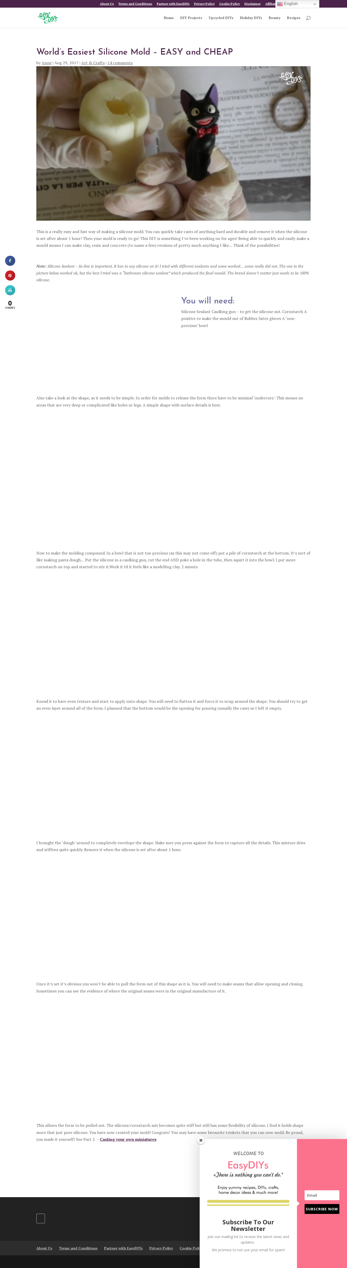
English (290, 4)
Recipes (294, 18)
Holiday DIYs (251, 18)
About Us (107, 4)
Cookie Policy (229, 4)
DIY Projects (191, 18)
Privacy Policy (204, 4)
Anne (47, 63)
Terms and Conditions (135, 4)
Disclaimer (252, 4)
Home (169, 18)
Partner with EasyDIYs (173, 4)
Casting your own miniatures (128, 1139)
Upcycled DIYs (221, 18)
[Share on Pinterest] (10, 279)
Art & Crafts (93, 63)
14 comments (120, 63)
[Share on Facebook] (10, 264)
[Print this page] (10, 293)
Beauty (274, 18)
